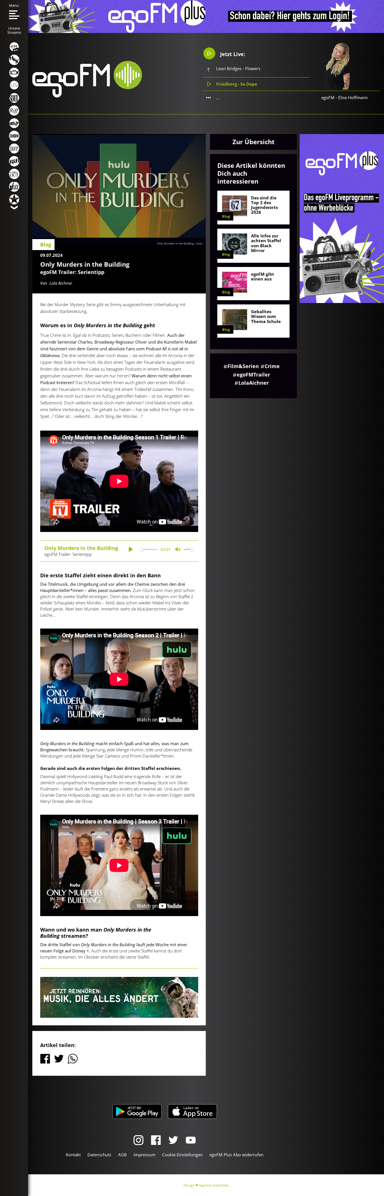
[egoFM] (87, 96)
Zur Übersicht (253, 141)
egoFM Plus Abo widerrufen (236, 1154)
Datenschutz (99, 1154)
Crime (272, 366)
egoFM (328, 97)
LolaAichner (253, 382)
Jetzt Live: (232, 54)
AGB (122, 1154)
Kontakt (73, 1154)
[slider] (148, 549)
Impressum (144, 1154)
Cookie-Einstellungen (182, 1154)
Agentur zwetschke (214, 1185)
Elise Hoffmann (353, 97)
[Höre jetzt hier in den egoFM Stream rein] (119, 997)
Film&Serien (243, 366)
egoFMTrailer (253, 374)
